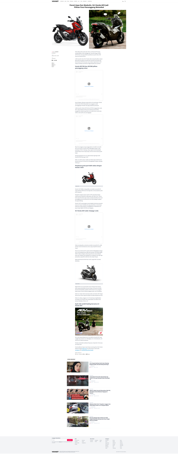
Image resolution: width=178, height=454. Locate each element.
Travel (68, 1)
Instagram (77, 350)
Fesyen (114, 441)
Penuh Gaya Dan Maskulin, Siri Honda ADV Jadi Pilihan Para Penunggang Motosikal (89, 6)
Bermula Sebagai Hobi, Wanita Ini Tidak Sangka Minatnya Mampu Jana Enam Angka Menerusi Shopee (100, 419)
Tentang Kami (77, 440)
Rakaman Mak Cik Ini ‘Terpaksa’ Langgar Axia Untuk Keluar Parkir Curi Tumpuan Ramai (100, 404)
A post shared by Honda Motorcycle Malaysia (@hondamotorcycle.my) (89, 99)
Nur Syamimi (93, 394)
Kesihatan (121, 444)
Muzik (114, 445)
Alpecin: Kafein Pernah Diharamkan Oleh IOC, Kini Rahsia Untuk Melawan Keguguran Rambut (100, 392)
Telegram (60, 441)
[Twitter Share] (54, 60)
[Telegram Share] (56, 60)
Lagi (78, 1)
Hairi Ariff (54, 58)
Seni (113, 446)
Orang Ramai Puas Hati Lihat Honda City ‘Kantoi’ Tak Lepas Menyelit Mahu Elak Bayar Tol (100, 378)
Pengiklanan (84, 442)
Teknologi (71, 1)
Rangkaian (84, 1)
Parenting (121, 445)
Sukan (65, 1)
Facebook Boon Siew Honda (87, 350)
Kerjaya (76, 444)
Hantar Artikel (77, 442)
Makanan (106, 445)
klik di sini (84, 348)
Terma (83, 441)
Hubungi (83, 440)
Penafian (76, 441)
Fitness (121, 441)
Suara (121, 446)
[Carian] (125, 1)
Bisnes (114, 440)
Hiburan (121, 442)
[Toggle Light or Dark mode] (123, 1)
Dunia (106, 441)
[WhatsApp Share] (53, 60)
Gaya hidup (107, 442)
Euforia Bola (90, 1)
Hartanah (114, 442)
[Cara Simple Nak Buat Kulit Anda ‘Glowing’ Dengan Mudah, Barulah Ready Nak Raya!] (77, 367)
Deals (81, 1)
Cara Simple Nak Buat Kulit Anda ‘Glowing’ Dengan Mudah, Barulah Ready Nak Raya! (99, 364)
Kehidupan (62, 1)
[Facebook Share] (52, 60)
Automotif (75, 1)
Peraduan (106, 446)
